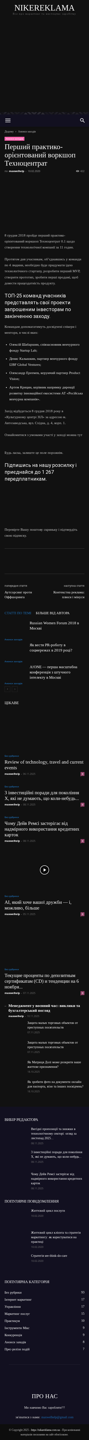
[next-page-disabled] (15, 689)
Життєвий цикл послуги (48, 1210)
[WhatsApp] (61, 181)
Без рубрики (12, 755)
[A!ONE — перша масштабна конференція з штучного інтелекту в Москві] (16, 672)
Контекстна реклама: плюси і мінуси (68, 594)
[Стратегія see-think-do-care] (16, 1262)
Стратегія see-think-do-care (49, 1255)
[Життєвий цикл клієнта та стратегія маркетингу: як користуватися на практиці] (16, 1238)
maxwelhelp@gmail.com (57, 1417)
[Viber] (40, 181)
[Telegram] (51, 181)
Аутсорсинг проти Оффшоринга (18, 594)
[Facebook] (9, 181)
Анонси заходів (27, 131)
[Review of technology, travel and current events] (44, 730)
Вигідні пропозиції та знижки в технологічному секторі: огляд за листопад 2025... (53, 1133)
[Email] (72, 181)
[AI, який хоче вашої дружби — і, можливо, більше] (44, 870)
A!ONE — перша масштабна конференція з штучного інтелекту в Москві (53, 672)
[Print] (82, 181)
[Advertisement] (44, 67)
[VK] (19, 181)
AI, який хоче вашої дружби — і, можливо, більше (38, 905)
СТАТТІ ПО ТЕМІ (18, 613)
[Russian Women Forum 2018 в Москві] (16, 628)
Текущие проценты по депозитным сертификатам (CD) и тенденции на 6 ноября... (42, 981)
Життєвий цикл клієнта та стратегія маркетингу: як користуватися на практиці (56, 1237)
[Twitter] (30, 181)
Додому (9, 131)
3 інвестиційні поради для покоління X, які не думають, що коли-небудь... (42, 795)
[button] (7, 120)
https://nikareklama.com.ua (45, 1430)
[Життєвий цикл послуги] (16, 1217)
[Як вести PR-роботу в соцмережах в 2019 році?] (16, 650)
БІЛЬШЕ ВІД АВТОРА (53, 613)
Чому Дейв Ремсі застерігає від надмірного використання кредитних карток (42, 829)
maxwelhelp (16, 171)
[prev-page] (7, 689)
